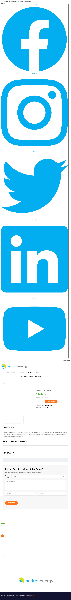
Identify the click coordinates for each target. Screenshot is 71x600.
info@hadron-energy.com (11, 536)
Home (7, 372)
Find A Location (66, 360)
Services (13, 372)
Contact (4, 551)
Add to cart (51, 401)
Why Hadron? (23, 376)
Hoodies (45, 407)
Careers (31, 376)
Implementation (23, 548)
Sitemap (28, 597)
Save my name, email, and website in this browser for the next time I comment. (27, 498)
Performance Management (26, 551)
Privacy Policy (18, 597)
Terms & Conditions (6, 597)
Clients (38, 372)
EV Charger (21, 372)
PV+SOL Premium (30, 372)
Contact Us (38, 376)
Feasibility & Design (24, 545)
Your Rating (7, 476)
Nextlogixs (32, 595)
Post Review (11, 502)
